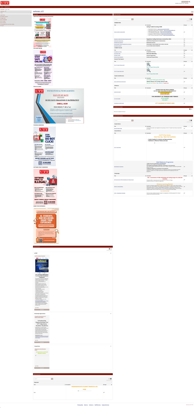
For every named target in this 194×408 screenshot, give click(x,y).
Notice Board (35, 14)
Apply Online (4, 18)
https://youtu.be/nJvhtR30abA (165, 31)
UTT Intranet (4, 22)
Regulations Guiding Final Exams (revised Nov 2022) (122, 39)
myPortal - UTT (3, 11)
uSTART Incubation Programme (40, 255)
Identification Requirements (118, 40)
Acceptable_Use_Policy (118, 51)
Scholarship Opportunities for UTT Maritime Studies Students (40, 317)
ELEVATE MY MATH (117, 92)
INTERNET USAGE (117, 55)
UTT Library (3, 21)
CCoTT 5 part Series (117, 147)
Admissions (7, 7)
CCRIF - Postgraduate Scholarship (119, 193)
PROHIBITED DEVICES (118, 45)
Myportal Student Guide (118, 128)
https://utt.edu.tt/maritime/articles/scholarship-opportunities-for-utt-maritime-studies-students (41, 337)
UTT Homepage (4, 19)
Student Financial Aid (36, 374)
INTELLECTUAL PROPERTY (118, 57)
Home (2, 7)
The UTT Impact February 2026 (119, 65)
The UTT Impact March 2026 (119, 71)
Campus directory (105, 405)
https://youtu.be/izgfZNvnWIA (166, 32)
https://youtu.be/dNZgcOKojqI (169, 35)
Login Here (186, 3)
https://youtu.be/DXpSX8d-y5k (169, 30)
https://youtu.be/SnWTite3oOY (167, 34)
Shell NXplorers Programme (118, 166)
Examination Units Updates (118, 106)
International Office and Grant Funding (8, 24)
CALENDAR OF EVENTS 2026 (119, 103)
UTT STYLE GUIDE (117, 98)
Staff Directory (98, 405)
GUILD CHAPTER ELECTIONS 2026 (120, 81)
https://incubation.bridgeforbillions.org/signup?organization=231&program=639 (41, 301)
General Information (36, 246)
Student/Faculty (185, 1)
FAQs (35, 392)
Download (44, 309)
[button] (52, 379)
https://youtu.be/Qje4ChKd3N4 (163, 29)
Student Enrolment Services (118, 115)
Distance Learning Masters (118, 186)
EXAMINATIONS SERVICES (118, 42)
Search (3, 25)
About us (86, 405)
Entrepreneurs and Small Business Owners (40, 349)
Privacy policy (80, 405)
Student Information (117, 14)
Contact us (91, 405)
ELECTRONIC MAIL (117, 53)
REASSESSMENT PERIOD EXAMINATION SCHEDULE (122, 44)
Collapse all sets (109, 250)
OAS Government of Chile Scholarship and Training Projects (124, 179)
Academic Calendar (5, 16)
